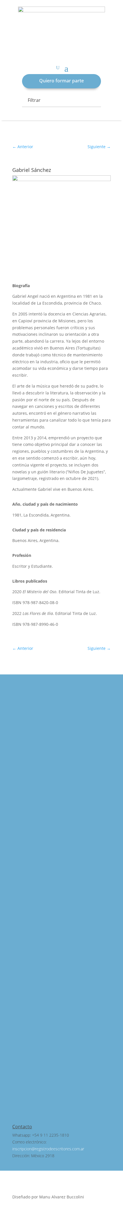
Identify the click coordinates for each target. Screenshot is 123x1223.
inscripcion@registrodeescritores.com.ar (48, 1148)
